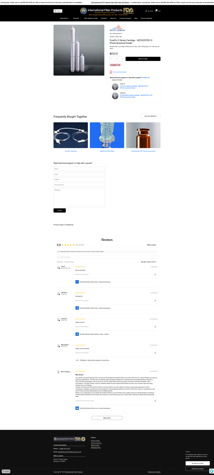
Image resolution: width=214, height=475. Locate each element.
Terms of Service (96, 443)
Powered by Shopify (154, 472)
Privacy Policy (95, 441)
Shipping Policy (96, 447)
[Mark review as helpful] (155, 274)
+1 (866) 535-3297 (64, 448)
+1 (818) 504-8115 (121, 14)
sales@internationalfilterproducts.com (101, 14)
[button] (58, 11)
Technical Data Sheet (119, 72)
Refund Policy (95, 445)
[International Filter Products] (107, 11)
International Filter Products (73, 472)
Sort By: (143, 262)
